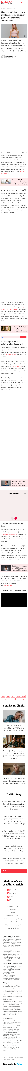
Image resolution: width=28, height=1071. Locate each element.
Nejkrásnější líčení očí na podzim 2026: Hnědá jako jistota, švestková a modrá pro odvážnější (12, 986)
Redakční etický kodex (12, 916)
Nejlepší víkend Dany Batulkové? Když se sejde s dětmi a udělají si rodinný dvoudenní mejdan (11, 1031)
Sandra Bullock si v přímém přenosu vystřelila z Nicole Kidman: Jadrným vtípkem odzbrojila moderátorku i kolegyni (12, 1014)
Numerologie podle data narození (12, 942)
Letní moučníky (17, 959)
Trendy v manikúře (17, 950)
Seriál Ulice (6, 954)
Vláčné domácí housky (9, 971)
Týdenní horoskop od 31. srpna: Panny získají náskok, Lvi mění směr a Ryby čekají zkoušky (12, 1022)
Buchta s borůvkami (9, 975)
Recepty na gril (14, 946)
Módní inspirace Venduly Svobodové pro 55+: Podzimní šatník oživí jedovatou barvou (12, 998)
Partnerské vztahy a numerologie (11, 953)
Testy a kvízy (18, 939)
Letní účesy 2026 (7, 959)
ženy (14, 699)
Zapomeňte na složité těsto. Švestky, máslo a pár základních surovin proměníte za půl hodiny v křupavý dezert (12, 1048)
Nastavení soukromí (13, 928)
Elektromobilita (7, 960)
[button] (22, 2)
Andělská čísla (6, 941)
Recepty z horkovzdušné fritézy (11, 979)
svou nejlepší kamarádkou (9, 534)
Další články (7, 871)
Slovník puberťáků (8, 938)
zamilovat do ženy (10, 354)
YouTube (13, 900)
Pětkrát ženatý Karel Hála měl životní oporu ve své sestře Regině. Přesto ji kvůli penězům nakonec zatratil (12, 1003)
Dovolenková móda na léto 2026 (11, 957)
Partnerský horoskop (8, 939)
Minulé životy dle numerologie (12, 951)
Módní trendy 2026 (8, 945)
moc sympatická (17, 366)
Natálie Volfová (11, 56)
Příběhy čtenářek (21, 696)
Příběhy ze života (6, 699)
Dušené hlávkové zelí (8, 972)
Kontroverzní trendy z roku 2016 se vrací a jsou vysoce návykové (12, 1026)
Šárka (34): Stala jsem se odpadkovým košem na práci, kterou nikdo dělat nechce (14, 848)
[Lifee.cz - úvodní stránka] (6, 2)
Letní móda (17, 945)
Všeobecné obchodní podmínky (13, 919)
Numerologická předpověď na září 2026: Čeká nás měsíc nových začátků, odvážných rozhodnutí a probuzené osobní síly (12, 1036)
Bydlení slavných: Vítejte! (9, 943)
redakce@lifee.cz (8, 585)
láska (3, 696)
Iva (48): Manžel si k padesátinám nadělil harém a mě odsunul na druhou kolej (14, 728)
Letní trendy (6, 946)
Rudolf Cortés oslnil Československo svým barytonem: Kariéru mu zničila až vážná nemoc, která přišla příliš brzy (12, 992)
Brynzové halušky (17, 973)
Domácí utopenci (7, 976)
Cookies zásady (12, 922)
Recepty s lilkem (7, 973)
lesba (8, 696)
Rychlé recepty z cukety (10, 968)
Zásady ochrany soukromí (12, 925)
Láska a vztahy (20, 699)
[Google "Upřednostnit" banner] (14, 338)
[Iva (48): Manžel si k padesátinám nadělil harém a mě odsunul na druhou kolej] (14, 722)
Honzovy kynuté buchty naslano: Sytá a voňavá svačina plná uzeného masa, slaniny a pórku (12, 1042)
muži (13, 696)
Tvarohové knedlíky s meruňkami (11, 978)
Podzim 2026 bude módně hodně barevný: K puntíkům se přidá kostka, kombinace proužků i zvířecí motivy (12, 1008)
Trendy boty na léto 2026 (10, 956)
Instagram (13, 893)
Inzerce (13, 912)
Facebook (13, 890)
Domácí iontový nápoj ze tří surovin (12, 966)
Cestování (14, 941)
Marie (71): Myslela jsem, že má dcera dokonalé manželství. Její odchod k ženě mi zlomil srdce (14, 780)
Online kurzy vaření (12, 906)
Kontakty (12, 909)
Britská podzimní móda (16, 954)
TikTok (12, 896)
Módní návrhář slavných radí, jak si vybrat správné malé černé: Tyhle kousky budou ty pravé (13, 860)
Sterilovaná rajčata (17, 963)
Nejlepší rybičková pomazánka (11, 969)
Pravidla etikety (16, 936)
